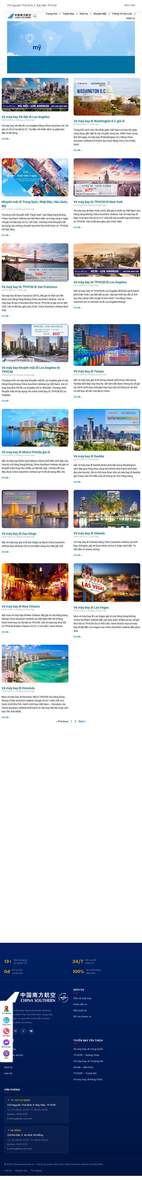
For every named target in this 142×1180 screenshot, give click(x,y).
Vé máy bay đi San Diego (19, 533)
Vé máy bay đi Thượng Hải (88, 1061)
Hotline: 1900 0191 (17, 1114)
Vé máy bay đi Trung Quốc (88, 1049)
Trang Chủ (51, 13)
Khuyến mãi (100, 13)
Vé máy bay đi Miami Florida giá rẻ (26, 452)
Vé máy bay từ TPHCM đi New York (98, 202)
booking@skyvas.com (19, 1118)
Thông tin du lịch (122, 13)
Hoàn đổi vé (80, 1004)
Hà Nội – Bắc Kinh (83, 1067)
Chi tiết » (6, 139)
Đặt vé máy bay (82, 998)
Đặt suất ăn (80, 1010)
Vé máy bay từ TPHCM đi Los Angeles (100, 282)
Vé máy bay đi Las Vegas (91, 607)
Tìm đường (36, 1170)
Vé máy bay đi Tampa (89, 371)
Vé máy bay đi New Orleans (21, 606)
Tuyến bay (68, 13)
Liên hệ (8, 1073)
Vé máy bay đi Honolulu (18, 688)
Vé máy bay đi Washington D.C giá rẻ (99, 121)
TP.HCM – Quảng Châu (86, 1055)
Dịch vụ (84, 13)
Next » (82, 721)
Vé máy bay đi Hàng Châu (87, 1079)
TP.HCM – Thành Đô (85, 1073)
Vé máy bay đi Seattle (89, 456)
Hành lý (130, 18)
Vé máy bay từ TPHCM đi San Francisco (29, 287)
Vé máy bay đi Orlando (89, 533)
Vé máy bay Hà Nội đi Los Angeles (26, 117)
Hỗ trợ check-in (82, 1016)
